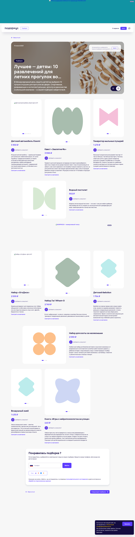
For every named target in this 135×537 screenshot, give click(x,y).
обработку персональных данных (40, 481)
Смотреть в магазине (18, 170)
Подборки (24, 28)
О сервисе (115, 28)
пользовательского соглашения (77, 479)
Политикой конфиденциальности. (105, 525)
